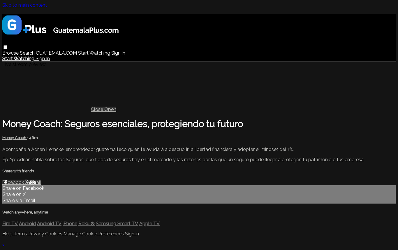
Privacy (36, 234)
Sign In (43, 58)
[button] (5, 47)
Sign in (118, 53)
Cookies (54, 234)
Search (28, 53)
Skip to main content (24, 5)
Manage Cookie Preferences (94, 234)
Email (35, 182)
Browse (11, 53)
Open (110, 109)
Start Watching (94, 53)
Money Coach (14, 138)
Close (97, 109)
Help (8, 234)
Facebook (13, 182)
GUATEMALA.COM (56, 53)
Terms (21, 234)
